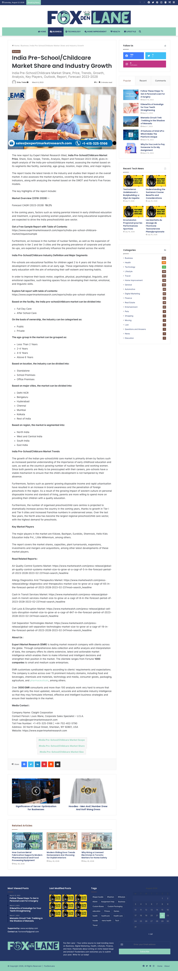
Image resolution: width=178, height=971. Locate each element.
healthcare (105, 916)
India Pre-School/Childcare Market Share (62, 745)
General (128, 285)
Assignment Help (107, 902)
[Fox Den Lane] (89, 17)
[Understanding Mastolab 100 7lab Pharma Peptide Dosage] (81, 913)
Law (127, 325)
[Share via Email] (57, 764)
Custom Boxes (98, 906)
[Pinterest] (44, 764)
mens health (106, 920)
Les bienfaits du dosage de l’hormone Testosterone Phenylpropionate (155, 226)
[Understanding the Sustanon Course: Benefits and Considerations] (156, 181)
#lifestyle (121, 897)
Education (129, 338)
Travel (127, 276)
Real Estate (130, 302)
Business (57, 31)
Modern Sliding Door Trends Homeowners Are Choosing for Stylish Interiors (61, 855)
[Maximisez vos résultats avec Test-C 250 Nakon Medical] (55, 913)
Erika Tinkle (21, 82)
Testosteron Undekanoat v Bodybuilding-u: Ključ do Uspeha (131, 193)
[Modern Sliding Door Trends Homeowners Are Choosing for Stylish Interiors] (62, 841)
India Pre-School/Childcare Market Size (62, 751)
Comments (160, 80)
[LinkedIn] (37, 764)
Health (116, 31)
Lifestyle (131, 31)
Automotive (130, 289)
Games (116, 911)
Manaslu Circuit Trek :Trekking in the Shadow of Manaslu (153, 120)
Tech (117, 920)
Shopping (129, 316)
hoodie (95, 920)
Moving (128, 320)
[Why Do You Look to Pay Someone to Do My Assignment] (131, 148)
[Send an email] (27, 82)
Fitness (107, 911)
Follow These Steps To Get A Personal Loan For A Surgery (153, 94)
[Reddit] (51, 764)
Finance (128, 298)
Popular (127, 80)
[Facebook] (24, 764)
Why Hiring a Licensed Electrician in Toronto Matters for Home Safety (94, 855)
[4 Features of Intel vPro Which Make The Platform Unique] (131, 135)
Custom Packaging (115, 906)
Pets (127, 311)
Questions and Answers (135, 329)
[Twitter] (31, 764)
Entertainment (131, 307)
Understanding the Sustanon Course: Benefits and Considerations (71, 2)
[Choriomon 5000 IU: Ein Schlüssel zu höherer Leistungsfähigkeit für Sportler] (55, 898)
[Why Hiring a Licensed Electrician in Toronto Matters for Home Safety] (96, 841)
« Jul (151, 934)
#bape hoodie (98, 897)
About (167, 966)
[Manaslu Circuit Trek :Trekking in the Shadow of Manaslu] (131, 121)
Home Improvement (97, 31)
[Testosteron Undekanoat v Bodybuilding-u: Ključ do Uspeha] (133, 181)
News (127, 334)
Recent (143, 80)
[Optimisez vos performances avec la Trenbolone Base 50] (81, 905)
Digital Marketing (132, 294)
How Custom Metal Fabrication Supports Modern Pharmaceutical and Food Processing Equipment (27, 856)
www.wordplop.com (29, 928)
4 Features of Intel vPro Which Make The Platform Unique (152, 134)
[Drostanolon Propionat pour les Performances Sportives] (133, 211)
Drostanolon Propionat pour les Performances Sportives (132, 224)
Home (43, 31)
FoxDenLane (49, 966)
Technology (74, 31)
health (95, 916)
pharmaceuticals (39, 680)
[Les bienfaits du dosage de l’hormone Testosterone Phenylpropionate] (156, 211)
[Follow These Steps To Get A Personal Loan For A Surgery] (131, 95)
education (96, 911)
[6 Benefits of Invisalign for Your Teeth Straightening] (131, 108)
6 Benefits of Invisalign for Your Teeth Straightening (152, 107)
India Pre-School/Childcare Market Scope (62, 739)
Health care (118, 916)
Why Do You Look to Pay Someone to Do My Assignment (153, 147)
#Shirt (95, 902)
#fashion (110, 897)
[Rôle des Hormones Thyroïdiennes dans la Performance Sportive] (68, 913)
